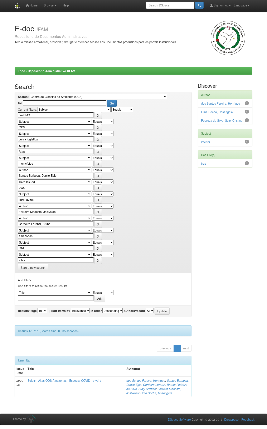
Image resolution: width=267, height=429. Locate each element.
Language (240, 5)
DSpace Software (179, 419)
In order (96, 311)
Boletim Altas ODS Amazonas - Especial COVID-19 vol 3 (65, 380)
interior (205, 142)
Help (66, 5)
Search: (23, 97)
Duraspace (231, 419)
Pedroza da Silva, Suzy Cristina (221, 120)
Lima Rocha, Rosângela (156, 393)
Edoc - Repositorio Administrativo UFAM (46, 71)
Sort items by (60, 311)
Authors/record (134, 311)
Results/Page (27, 311)
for (20, 103)
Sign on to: (221, 5)
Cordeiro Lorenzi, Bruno (159, 385)
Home (33, 5)
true (203, 163)
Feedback (247, 419)
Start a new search (33, 267)
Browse (49, 5)
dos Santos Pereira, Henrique (145, 380)
